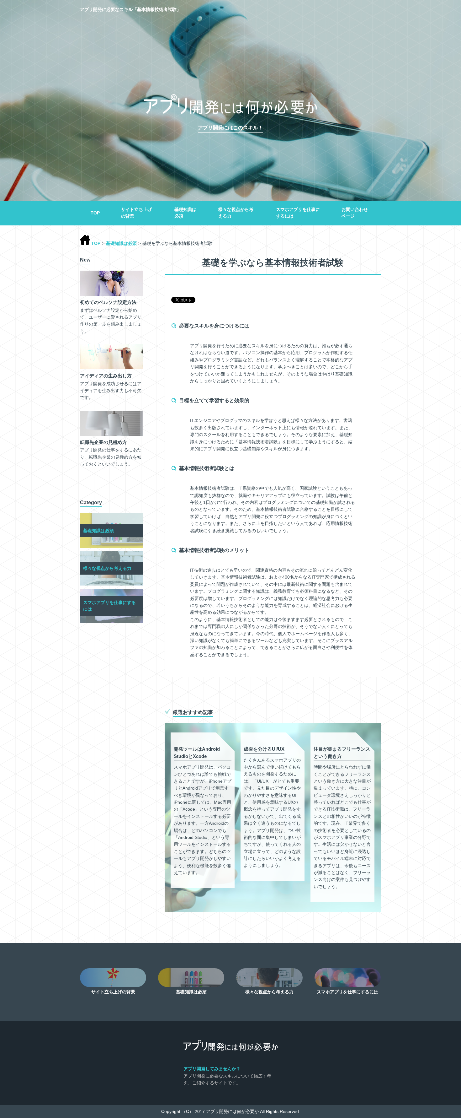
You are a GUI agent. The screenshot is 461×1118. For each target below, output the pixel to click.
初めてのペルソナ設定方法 (108, 302)
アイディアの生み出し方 (106, 375)
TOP (95, 212)
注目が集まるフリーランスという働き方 (342, 752)
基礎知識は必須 (185, 213)
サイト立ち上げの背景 (136, 213)
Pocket (211, 299)
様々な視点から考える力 (235, 213)
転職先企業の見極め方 (103, 442)
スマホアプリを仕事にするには (298, 213)
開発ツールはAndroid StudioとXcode (197, 752)
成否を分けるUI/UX (264, 749)
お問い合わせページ (355, 213)
